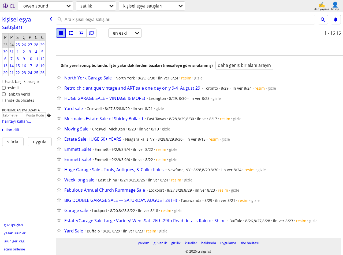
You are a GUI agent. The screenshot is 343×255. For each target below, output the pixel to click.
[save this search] (336, 19)
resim (186, 78)
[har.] (91, 33)
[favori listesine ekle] (60, 77)
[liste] (61, 33)
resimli (12, 87)
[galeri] (81, 33)
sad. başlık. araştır (22, 81)
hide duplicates (20, 100)
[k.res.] (71, 33)
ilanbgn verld (18, 94)
